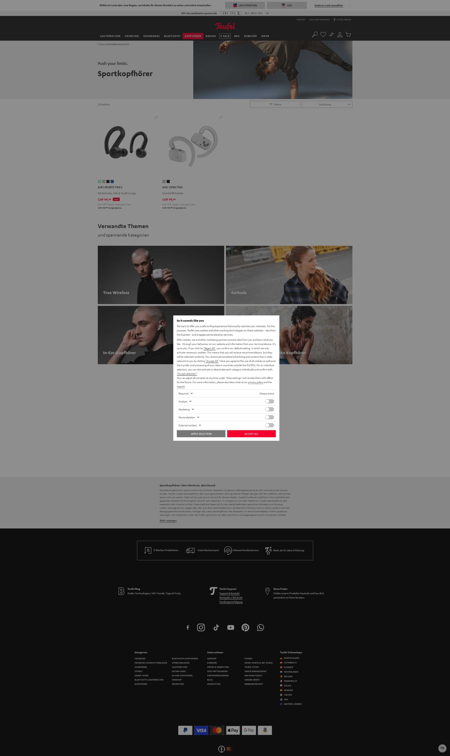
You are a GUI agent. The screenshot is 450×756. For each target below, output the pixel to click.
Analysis (183, 401)
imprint (181, 386)
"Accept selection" (187, 373)
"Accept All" (212, 360)
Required (183, 393)
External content (188, 425)
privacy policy (255, 382)
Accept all (252, 433)
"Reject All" (209, 348)
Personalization (187, 417)
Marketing (184, 409)
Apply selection (201, 433)
